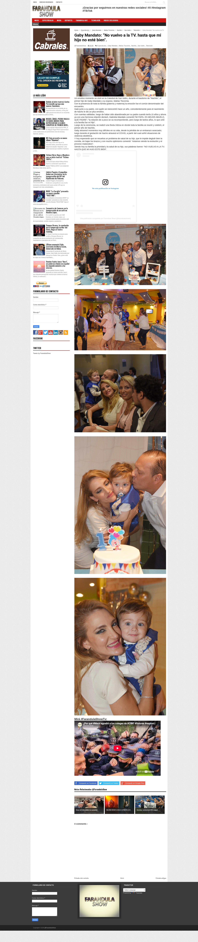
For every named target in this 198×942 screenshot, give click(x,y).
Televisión (149, 46)
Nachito (133, 46)
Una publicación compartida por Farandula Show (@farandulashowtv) (105, 218)
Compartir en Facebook (87, 783)
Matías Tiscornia (124, 46)
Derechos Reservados (46, 2)
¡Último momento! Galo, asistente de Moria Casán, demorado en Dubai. (56, 246)
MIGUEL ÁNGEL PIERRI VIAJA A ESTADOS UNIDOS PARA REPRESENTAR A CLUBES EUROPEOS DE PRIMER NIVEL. (57, 122)
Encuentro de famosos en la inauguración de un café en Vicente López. (57, 210)
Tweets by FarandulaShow (42, 353)
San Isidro (141, 46)
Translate (139, 893)
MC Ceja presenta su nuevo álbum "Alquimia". (56, 139)
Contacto (59, 2)
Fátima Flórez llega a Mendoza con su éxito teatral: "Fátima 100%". (57, 157)
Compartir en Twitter (110, 783)
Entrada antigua (161, 878)
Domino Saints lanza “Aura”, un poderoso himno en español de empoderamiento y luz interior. (57, 264)
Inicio (35, 2)
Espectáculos (47, 20)
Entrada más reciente (81, 878)
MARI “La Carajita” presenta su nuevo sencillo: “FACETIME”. (57, 193)
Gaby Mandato (112, 46)
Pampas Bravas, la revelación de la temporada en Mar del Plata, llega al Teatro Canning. (57, 228)
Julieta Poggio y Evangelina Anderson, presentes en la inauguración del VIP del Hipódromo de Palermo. (56, 175)
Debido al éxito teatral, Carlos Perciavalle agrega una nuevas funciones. (57, 103)
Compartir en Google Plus (134, 783)
